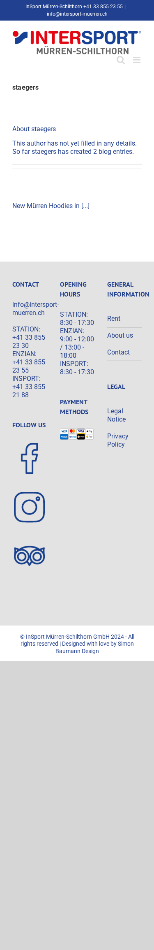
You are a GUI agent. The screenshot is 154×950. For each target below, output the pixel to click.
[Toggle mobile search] (121, 60)
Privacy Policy (118, 440)
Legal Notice (116, 415)
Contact (118, 352)
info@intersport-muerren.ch (77, 14)
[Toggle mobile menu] (137, 60)
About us (120, 335)
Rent (113, 318)
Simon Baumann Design (94, 647)
